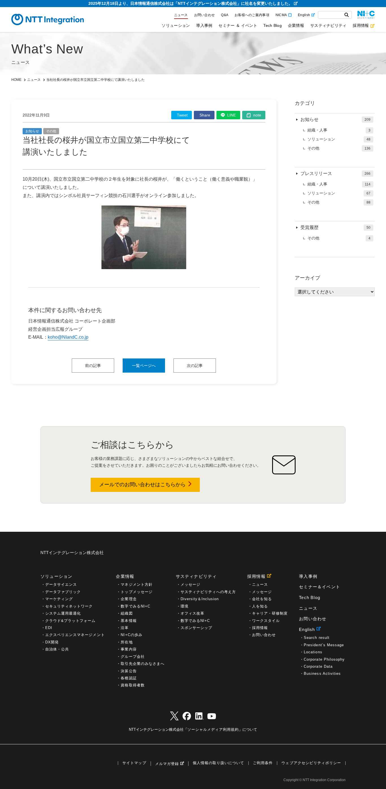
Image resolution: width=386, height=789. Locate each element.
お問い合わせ (204, 15)
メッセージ (190, 584)
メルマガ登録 (167, 764)
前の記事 (93, 365)
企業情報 (296, 25)
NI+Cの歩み (131, 635)
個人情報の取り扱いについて (218, 763)
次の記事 (195, 365)
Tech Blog (272, 25)
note (257, 115)
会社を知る (262, 599)
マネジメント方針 (136, 584)
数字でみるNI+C (135, 606)
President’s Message (324, 645)
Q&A (224, 15)
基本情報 (128, 621)
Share (204, 115)
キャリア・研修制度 (270, 613)
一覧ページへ (144, 365)
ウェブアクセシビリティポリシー (311, 763)
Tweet (182, 115)
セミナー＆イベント (319, 586)
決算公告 (128, 671)
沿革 (125, 628)
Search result (316, 637)
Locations (313, 652)
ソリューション (176, 25)
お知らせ (32, 131)
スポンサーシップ (196, 628)
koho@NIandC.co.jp (68, 337)
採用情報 (361, 25)
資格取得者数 (132, 685)
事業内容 (128, 649)
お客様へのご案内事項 (252, 15)
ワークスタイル (266, 621)
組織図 (127, 613)
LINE (231, 115)
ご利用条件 (263, 763)
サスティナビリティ (328, 25)
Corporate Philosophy (324, 659)
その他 (51, 131)
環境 (184, 606)
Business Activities (322, 673)
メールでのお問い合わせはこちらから (142, 484)
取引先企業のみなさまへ (142, 664)
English (304, 15)
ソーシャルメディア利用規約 (213, 729)
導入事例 (204, 25)
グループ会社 (132, 656)
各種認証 (128, 678)
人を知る (260, 606)
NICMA (281, 15)
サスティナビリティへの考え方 (208, 592)
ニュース (181, 15)
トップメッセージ (136, 592)
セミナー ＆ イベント (237, 25)
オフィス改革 (192, 613)
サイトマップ (134, 763)
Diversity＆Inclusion (200, 599)
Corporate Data (318, 666)
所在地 (127, 642)
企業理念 (128, 599)
